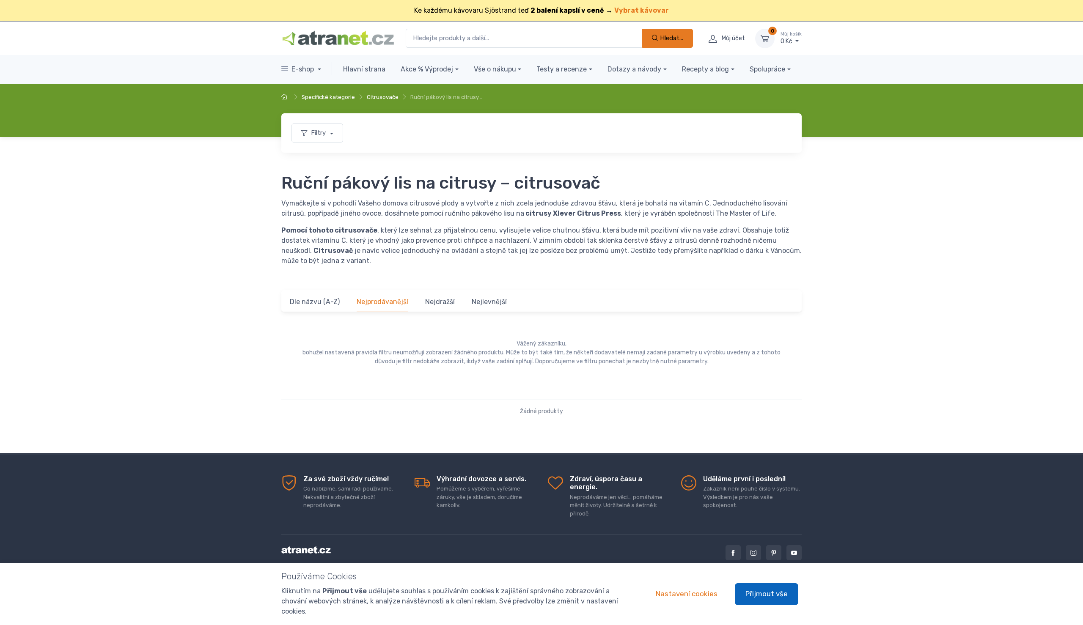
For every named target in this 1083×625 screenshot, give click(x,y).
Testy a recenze (561, 69)
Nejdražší (440, 302)
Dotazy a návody (634, 69)
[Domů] (285, 97)
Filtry (319, 133)
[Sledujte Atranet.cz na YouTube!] (794, 552)
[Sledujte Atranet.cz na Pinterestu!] (773, 552)
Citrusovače (383, 97)
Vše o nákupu (495, 69)
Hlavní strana (364, 69)
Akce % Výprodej (427, 69)
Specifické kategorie (328, 97)
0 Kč (791, 38)
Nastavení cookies (686, 593)
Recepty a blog (705, 69)
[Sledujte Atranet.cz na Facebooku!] (733, 552)
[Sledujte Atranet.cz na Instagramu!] (753, 552)
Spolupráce (767, 69)
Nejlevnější (489, 302)
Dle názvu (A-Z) (315, 302)
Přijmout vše (766, 593)
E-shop (303, 69)
